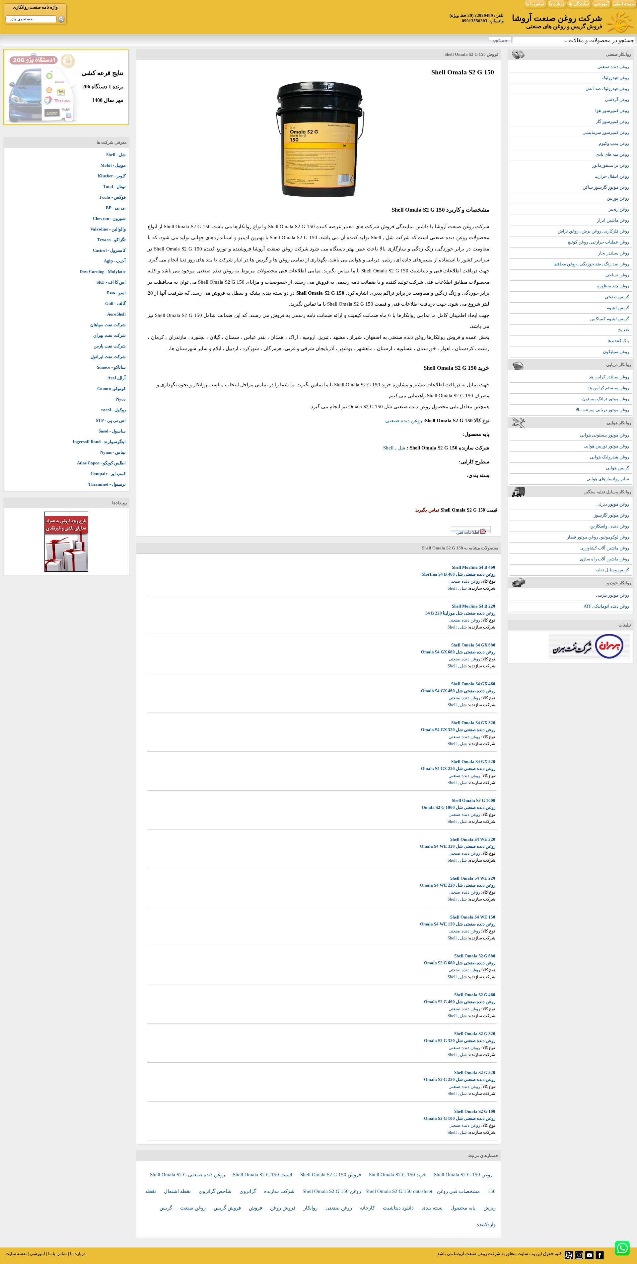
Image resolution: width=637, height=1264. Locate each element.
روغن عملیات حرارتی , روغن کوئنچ (598, 242)
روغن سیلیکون (616, 351)
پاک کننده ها (618, 340)
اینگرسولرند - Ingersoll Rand (99, 441)
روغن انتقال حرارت (612, 176)
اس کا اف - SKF (111, 282)
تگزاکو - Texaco (111, 239)
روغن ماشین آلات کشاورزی (604, 547)
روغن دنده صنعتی (613, 66)
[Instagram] (579, 1257)
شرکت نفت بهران (109, 335)
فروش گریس (228, 1208)
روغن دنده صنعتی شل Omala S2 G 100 (459, 1118)
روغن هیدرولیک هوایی (609, 456)
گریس (167, 1208)
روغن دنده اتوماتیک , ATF (606, 606)
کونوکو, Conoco (111, 388)
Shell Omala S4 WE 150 (472, 917)
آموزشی (601, 3)
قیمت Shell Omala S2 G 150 (263, 1174)
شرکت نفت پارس (110, 345)
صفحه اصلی (624, 3)
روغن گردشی (617, 99)
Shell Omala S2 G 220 (474, 1072)
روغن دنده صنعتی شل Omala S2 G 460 (459, 1001)
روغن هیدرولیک (615, 77)
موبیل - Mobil (113, 165)
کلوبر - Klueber (112, 175)
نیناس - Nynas (113, 452)
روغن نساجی (617, 274)
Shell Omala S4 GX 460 (473, 683)
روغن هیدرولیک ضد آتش (607, 88)
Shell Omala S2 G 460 (474, 994)
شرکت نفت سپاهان (108, 324)
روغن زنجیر (619, 209)
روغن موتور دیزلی (613, 504)
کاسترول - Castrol (109, 250)
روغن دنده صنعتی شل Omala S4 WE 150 (457, 924)
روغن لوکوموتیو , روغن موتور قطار (598, 537)
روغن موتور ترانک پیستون (605, 398)
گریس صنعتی (617, 296)
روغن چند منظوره (613, 285)
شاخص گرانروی (216, 1191)
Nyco (121, 399)
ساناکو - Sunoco (111, 367)
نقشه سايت (16, 1253)
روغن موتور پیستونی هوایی (604, 435)
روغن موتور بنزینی (612, 595)
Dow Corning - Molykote (103, 271)
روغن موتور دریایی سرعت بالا (602, 409)
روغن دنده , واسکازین (609, 526)
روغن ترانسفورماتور (610, 165)
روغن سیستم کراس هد (608, 387)
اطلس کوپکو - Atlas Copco (101, 462)
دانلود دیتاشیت (399, 1208)
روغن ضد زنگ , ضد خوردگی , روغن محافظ (591, 263)
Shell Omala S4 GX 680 (473, 644)
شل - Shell (116, 154)
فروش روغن (283, 1208)
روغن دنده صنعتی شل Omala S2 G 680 (459, 962)
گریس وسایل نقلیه (612, 569)
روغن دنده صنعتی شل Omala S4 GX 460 (458, 690)
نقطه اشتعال (178, 1191)
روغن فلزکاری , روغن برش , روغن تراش (593, 231)
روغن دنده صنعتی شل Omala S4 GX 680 (458, 651)
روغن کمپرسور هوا (612, 110)
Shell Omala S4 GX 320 (473, 722)
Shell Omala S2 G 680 (474, 955)
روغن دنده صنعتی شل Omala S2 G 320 (459, 1040)
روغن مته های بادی (612, 154)
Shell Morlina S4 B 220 (473, 606)
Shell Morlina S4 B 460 (473, 567)
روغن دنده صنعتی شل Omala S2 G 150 (389, 406)
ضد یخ (623, 329)
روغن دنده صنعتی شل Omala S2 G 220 (459, 1079)
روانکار (311, 1208)
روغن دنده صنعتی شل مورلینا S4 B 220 (460, 613)
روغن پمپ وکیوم (614, 143)
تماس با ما (535, 3)
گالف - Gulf (115, 303)
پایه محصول (464, 1208)
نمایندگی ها (579, 3)
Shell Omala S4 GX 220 (473, 761)
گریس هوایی (617, 467)
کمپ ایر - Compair (108, 473)
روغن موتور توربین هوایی (606, 445)
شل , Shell (394, 447)
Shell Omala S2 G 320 (474, 1033)
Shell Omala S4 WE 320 (472, 839)
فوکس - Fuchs (113, 197)
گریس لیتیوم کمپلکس (609, 318)
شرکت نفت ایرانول (108, 356)
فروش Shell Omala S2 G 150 (331, 1174)
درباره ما (556, 3)
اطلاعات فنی (467, 532)
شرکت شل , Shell (390, 237)
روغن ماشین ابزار (613, 220)
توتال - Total (114, 186)
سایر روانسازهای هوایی (608, 478)
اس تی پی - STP (111, 420)
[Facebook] (600, 1257)
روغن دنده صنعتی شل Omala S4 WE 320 (457, 846)
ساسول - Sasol (112, 431)
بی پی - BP (116, 207)
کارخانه (368, 1208)
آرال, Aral (116, 377)
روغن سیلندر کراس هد (609, 376)
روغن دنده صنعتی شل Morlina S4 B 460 (458, 574)
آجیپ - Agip (115, 260)
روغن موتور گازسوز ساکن (606, 187)
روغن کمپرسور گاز (612, 121)
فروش (256, 1208)
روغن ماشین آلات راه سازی (604, 558)
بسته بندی (433, 1208)
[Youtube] (589, 1257)
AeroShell (116, 314)
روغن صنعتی (339, 1208)
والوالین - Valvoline (108, 229)
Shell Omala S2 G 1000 (473, 800)
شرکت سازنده (280, 1191)
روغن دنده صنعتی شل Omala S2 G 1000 (458, 807)
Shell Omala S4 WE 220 (472, 878)
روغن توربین (618, 198)
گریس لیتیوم (617, 307)
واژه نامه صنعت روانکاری (35, 7)
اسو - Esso (116, 292)
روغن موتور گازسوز (611, 515)
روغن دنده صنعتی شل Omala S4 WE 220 (457, 885)
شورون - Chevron (109, 218)
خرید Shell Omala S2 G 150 (398, 1174)
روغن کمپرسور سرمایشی (606, 132)
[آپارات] (569, 1257)
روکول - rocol (113, 409)
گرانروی (248, 1191)
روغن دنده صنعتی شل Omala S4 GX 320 (458, 729)
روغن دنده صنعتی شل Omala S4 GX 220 (458, 768)
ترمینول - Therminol (107, 484)
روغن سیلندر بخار (613, 252)
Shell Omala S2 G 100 (474, 1111)
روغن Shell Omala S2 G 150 (463, 1174)
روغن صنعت (193, 1208)
